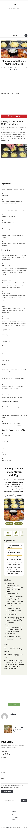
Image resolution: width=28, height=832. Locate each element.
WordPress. (10, 827)
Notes (22, 535)
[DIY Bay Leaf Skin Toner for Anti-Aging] (8, 729)
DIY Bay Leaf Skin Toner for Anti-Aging (18, 729)
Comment (4, 758)
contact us (14, 822)
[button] (14, 35)
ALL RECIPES (14, 69)
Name (3, 772)
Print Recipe (9, 495)
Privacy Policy (14, 817)
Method (16, 535)
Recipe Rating (5, 751)
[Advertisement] (14, 22)
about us (14, 819)
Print (15, 704)
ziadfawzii (10, 67)
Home (14, 815)
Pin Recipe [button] (19, 495)
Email (3, 779)
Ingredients (8, 535)
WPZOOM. (14, 829)
